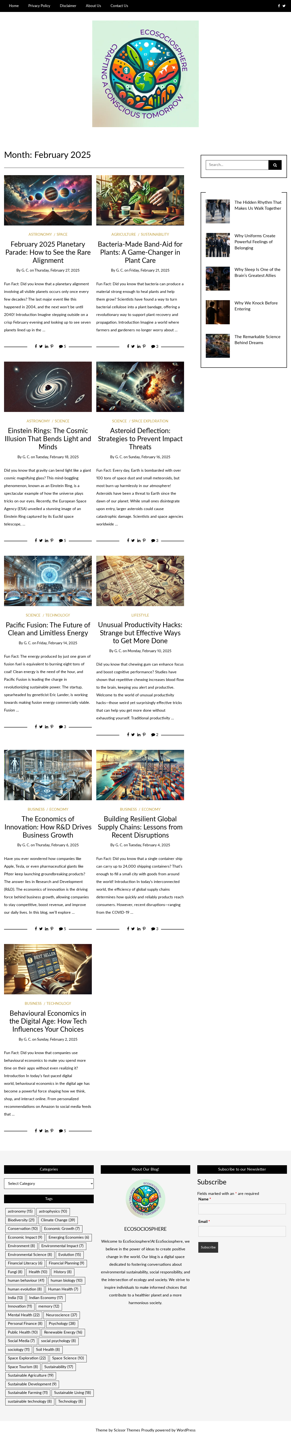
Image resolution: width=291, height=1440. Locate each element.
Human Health (63, 1289)
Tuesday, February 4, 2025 (149, 845)
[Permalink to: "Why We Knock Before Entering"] (218, 312)
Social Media (21, 1341)
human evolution (25, 1289)
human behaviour (26, 1281)
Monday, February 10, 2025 (149, 651)
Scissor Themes (127, 1430)
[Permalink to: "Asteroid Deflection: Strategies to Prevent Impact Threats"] (140, 387)
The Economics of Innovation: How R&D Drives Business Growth (48, 827)
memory (48, 1306)
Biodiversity (21, 1220)
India (15, 1298)
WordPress (186, 1430)
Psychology (62, 1324)
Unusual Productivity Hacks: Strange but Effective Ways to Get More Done (140, 633)
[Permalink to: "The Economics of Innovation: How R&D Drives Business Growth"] (48, 775)
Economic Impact (25, 1237)
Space (62, 234)
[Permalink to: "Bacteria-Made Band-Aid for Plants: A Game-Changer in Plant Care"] (140, 200)
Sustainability (155, 234)
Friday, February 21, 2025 (149, 270)
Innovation (20, 1306)
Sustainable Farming (28, 1393)
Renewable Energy (63, 1332)
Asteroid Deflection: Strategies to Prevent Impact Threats (140, 439)
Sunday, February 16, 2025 (149, 457)
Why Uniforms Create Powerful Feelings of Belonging (255, 242)
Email (204, 1222)
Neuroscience (61, 1315)
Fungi (15, 1272)
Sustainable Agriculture (30, 1375)
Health (38, 1272)
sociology (19, 1350)
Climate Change (58, 1220)
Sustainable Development (32, 1384)
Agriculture (123, 234)
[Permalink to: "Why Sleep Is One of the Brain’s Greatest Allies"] (218, 278)
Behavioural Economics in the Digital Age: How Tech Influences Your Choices (48, 1021)
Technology (57, 615)
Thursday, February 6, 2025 (57, 845)
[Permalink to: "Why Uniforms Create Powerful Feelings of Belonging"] (218, 245)
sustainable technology (30, 1402)
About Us (93, 6)
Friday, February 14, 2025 (57, 643)
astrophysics (53, 1211)
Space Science (68, 1358)
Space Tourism (23, 1367)
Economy (58, 809)
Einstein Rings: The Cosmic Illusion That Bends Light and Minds (48, 439)
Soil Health (48, 1350)
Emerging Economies (69, 1237)
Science (62, 421)
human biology (66, 1281)
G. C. (25, 270)
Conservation (23, 1229)
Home (14, 6)
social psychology (58, 1341)
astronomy (20, 1211)
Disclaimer (68, 6)
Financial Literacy (25, 1263)
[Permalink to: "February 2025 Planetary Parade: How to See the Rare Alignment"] (48, 200)
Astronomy (40, 234)
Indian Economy (46, 1298)
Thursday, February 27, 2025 (57, 270)
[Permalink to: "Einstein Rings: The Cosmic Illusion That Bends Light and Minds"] (48, 387)
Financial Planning (66, 1263)
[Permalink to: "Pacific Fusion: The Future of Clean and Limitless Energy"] (48, 581)
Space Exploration (150, 421)
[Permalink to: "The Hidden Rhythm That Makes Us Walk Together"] (218, 211)
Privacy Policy (39, 6)
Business (36, 809)
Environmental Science (30, 1255)
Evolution (69, 1255)
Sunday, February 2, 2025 (57, 1039)
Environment (21, 1246)
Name (204, 1199)
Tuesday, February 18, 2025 (57, 457)
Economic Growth (62, 1229)
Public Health (23, 1332)
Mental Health (24, 1315)
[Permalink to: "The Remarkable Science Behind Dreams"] (218, 346)
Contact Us (119, 6)
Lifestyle (140, 615)
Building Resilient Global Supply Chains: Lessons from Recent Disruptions (140, 827)
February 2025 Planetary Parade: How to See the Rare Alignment (48, 252)
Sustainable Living (72, 1393)
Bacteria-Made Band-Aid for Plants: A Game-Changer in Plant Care (140, 252)
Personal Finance (25, 1324)
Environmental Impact (62, 1246)
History (63, 1272)
